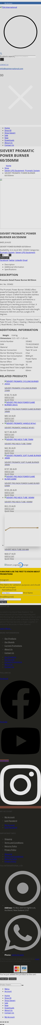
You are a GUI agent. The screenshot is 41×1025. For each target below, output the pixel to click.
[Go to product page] (23, 529)
